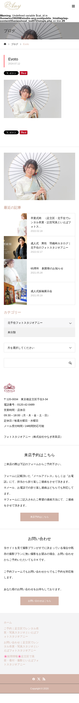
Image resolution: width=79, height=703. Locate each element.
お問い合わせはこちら (39, 601)
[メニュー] (73, 5)
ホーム (8, 622)
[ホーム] (5, 44)
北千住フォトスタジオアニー (25, 322)
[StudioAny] (13, 6)
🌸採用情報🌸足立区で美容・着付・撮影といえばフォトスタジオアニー (21, 660)
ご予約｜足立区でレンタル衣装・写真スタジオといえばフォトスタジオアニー (21, 632)
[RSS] (44, 679)
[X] (39, 679)
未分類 (12, 332)
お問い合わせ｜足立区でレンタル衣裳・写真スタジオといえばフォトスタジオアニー (21, 646)
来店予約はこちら (39, 517)
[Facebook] (34, 679)
